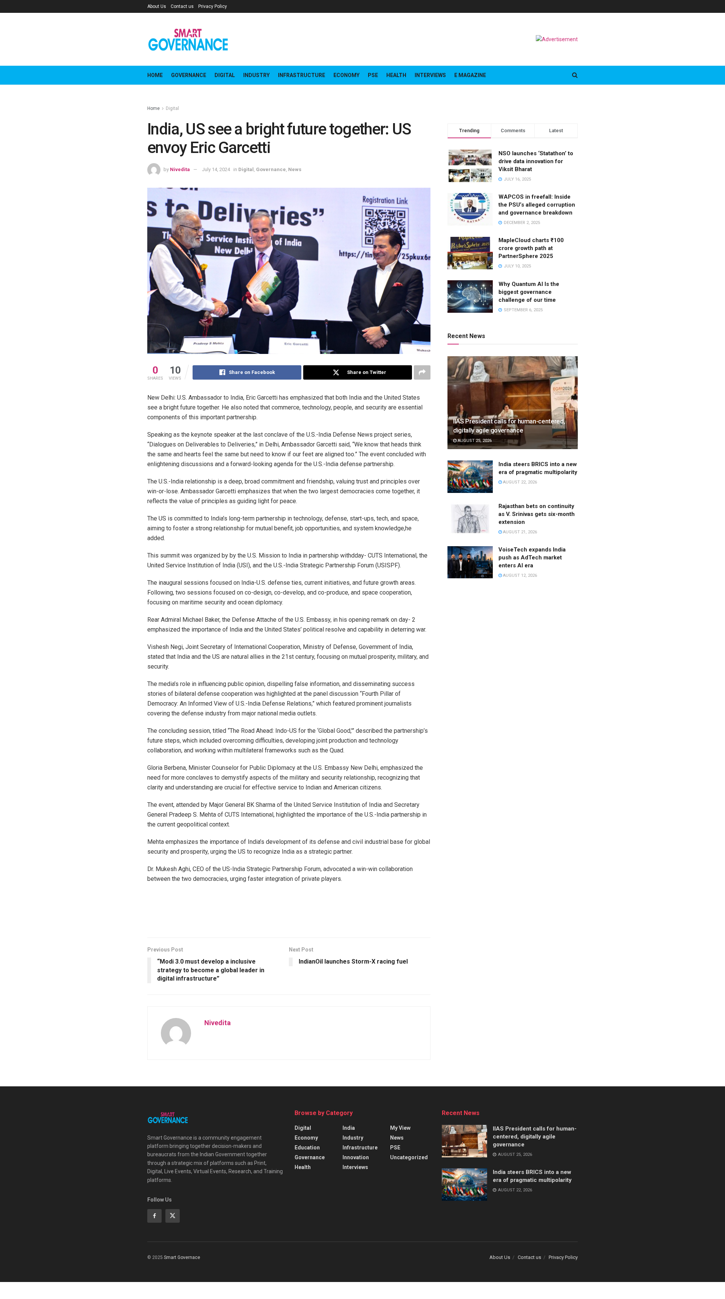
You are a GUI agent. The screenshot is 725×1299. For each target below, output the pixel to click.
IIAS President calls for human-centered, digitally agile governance (535, 1136)
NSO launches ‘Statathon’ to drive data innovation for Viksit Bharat (535, 161)
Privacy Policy (212, 6)
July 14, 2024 (216, 169)
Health (396, 75)
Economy (346, 75)
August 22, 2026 (519, 482)
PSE (373, 75)
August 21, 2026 (519, 532)
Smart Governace (182, 1257)
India (348, 1128)
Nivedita (180, 169)
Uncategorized (409, 1157)
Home (155, 75)
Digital (224, 75)
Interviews (430, 75)
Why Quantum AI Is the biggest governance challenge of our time (528, 292)
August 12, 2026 (519, 575)
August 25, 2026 (474, 441)
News (294, 169)
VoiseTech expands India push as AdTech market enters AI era (532, 558)
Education (307, 1148)
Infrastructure (301, 75)
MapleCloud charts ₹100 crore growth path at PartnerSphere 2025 (531, 248)
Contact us (182, 6)
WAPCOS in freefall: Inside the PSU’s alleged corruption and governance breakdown (536, 204)
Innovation (355, 1157)
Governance (188, 75)
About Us (156, 6)
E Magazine (470, 75)
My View (400, 1128)
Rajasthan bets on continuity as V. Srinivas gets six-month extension (536, 514)
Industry (256, 75)
